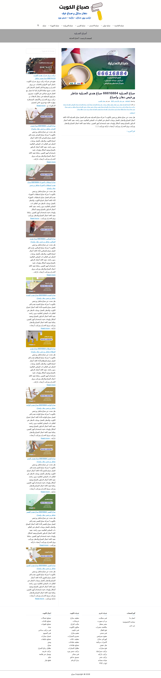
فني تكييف (75, 630)
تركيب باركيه (102, 654)
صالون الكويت (74, 627)
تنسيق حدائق (74, 657)
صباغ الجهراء (54, 26)
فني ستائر (75, 654)
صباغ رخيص (93, 107)
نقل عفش (103, 645)
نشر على (117, 101)
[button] (113, 25)
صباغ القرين (81, 26)
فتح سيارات (103, 648)
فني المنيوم (47, 633)
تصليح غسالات (46, 618)
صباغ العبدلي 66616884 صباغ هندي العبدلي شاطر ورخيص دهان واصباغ (42, 127)
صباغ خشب (100, 107)
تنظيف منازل (74, 618)
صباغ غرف (117, 109)
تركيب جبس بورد (73, 651)
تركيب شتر (103, 657)
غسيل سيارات (46, 636)
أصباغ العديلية (126, 104)
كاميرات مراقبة (101, 642)
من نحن (132, 626)
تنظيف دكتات (74, 639)
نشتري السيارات (73, 636)
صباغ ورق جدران (87, 109)
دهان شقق (113, 104)
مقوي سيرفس (102, 636)
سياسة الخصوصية (129, 622)
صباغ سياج (129, 109)
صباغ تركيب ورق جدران (121, 107)
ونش (49, 642)
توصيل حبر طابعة (45, 654)
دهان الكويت (101, 101)
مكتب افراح (75, 624)
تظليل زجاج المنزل (44, 648)
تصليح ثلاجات (46, 621)
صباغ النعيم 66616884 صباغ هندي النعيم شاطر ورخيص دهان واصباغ (41, 460)
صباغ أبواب (89, 104)
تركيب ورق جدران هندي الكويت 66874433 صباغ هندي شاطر (44, 76)
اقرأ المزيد (131, 131)
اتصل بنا (132, 618)
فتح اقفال (103, 630)
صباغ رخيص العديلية (84, 107)
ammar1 (127, 101)
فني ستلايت (103, 618)
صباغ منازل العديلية (108, 109)
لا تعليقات (132, 113)
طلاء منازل (80, 109)
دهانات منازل (106, 104)
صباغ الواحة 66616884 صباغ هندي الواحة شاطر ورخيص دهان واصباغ (40, 406)
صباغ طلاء (123, 109)
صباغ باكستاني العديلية (72, 104)
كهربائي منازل (102, 639)
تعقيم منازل (75, 633)
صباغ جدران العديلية (109, 107)
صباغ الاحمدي (94, 26)
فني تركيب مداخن (44, 630)
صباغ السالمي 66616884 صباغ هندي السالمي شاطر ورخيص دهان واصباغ (42, 240)
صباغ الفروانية (68, 26)
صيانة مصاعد (102, 660)
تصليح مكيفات (46, 639)
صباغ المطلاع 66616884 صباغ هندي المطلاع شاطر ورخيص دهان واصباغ (42, 350)
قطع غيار (48, 660)
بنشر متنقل (103, 624)
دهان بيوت (119, 104)
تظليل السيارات (73, 648)
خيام (49, 657)
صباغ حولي (106, 26)
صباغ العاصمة (119, 26)
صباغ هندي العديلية (98, 109)
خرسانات (76, 621)
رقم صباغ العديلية (97, 104)
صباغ (44, 26)
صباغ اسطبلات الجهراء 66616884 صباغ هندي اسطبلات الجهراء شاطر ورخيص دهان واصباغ (41, 185)
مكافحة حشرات (101, 627)
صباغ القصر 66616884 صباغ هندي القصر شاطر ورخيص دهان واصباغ (40, 513)
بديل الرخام (75, 660)
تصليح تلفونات (46, 624)
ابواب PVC (103, 663)
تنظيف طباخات (74, 642)
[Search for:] (40, 51)
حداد (49, 627)
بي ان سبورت (102, 621)
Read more (41, 105)
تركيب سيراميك (101, 651)
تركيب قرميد (46, 651)
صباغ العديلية (82, 104)
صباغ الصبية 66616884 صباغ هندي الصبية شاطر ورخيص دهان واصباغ (40, 296)
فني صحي (103, 633)
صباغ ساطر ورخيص (73, 107)
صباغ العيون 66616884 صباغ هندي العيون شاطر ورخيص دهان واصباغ (40, 567)
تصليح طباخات (74, 645)
